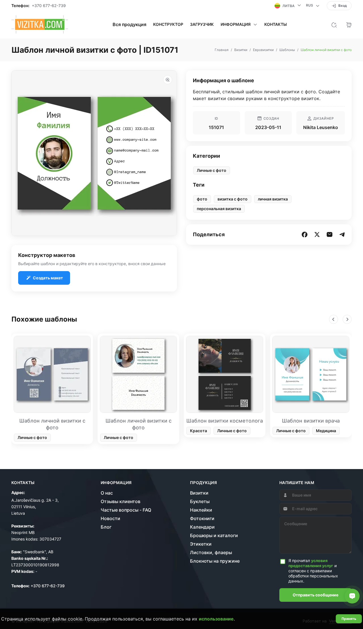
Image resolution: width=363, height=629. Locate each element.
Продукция (203, 482)
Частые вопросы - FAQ (126, 510)
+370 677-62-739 (49, 5)
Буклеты (200, 501)
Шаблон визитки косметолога (224, 421)
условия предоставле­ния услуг (310, 563)
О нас (107, 493)
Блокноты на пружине (215, 561)
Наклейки (201, 510)
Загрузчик (202, 24)
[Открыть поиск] (334, 24)
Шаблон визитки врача (311, 421)
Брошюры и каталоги (214, 535)
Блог (106, 527)
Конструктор (168, 24)
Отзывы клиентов (120, 501)
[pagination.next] (347, 319)
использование (216, 619)
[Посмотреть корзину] (349, 24)
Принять (348, 619)
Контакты (275, 24)
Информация (116, 482)
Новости (110, 518)
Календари (202, 527)
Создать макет (48, 277)
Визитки (199, 493)
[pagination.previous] (333, 319)
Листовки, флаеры (211, 552)
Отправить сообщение (315, 594)
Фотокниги (202, 518)
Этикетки (201, 544)
